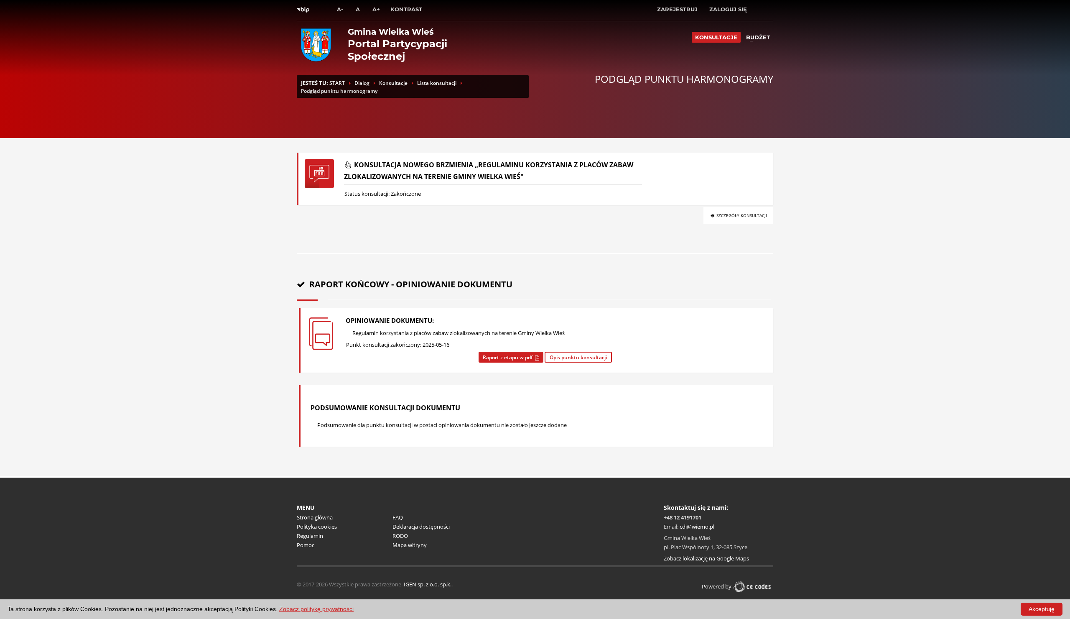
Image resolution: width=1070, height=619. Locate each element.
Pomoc (305, 545)
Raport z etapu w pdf (509, 357)
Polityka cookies (317, 526)
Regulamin (310, 536)
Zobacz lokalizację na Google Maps (706, 558)
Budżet (758, 37)
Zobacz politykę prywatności (316, 609)
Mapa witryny (409, 545)
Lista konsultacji (436, 83)
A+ (376, 9)
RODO (400, 536)
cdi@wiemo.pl (697, 526)
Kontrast (406, 9)
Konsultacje (716, 37)
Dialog (361, 83)
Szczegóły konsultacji (741, 215)
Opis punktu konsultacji (578, 357)
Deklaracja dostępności (421, 526)
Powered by (716, 586)
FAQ (397, 517)
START (337, 83)
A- (340, 9)
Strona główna (315, 517)
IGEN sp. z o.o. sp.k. (427, 584)
